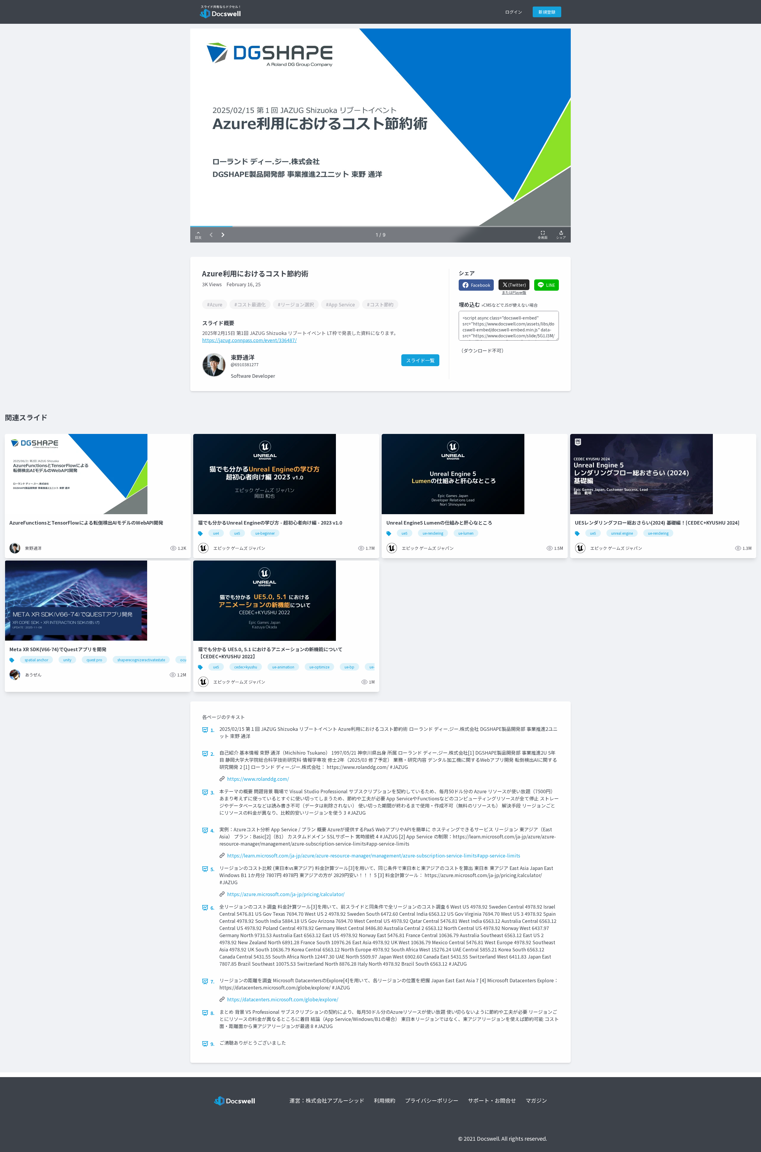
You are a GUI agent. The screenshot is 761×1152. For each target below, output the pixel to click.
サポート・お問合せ (492, 1100)
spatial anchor (36, 659)
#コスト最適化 (250, 304)
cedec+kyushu (245, 666)
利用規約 (384, 1100)
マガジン (536, 1100)
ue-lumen (466, 533)
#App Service (340, 304)
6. (212, 907)
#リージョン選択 (296, 304)
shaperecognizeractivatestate (141, 659)
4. (212, 830)
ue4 (216, 533)
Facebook (480, 285)
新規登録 (547, 12)
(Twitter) (517, 285)
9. (212, 1043)
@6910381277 (245, 364)
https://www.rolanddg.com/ (258, 778)
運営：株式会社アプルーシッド (327, 1100)
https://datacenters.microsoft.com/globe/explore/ (282, 999)
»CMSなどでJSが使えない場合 (509, 305)
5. (212, 869)
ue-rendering (433, 533)
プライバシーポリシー (431, 1100)
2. (212, 753)
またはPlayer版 (514, 292)
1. (212, 730)
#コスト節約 (380, 304)
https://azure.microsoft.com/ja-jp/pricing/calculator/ (286, 894)
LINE (550, 285)
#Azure (214, 304)
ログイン (513, 12)
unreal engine (622, 533)
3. (212, 792)
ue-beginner (265, 533)
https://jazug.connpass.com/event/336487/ (249, 340)
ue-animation (283, 666)
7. (212, 981)
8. (212, 1012)
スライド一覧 (420, 360)
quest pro (94, 659)
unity (67, 659)
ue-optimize (319, 666)
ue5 (237, 533)
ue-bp (349, 666)
